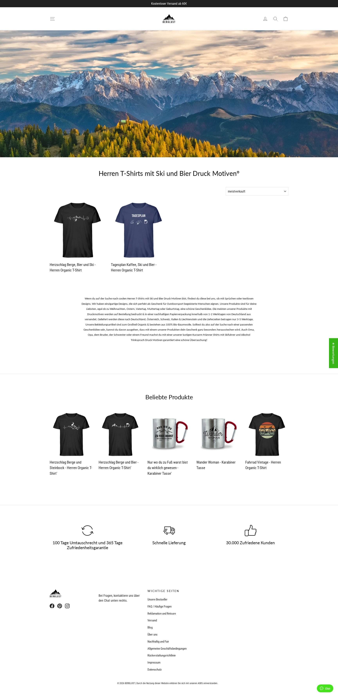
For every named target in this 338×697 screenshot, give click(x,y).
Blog (150, 627)
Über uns (152, 634)
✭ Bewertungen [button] (333, 353)
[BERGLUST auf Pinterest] (59, 605)
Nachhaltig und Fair (158, 641)
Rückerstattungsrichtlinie (161, 655)
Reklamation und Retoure (161, 613)
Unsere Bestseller (157, 599)
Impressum (153, 662)
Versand (152, 620)
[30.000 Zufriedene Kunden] (250, 530)
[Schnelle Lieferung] (169, 530)
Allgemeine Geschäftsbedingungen (167, 648)
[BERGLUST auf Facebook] (52, 605)
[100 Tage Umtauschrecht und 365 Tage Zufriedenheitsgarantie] (87, 530)
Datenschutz (154, 669)
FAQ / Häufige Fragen (159, 606)
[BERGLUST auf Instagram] (67, 605)
